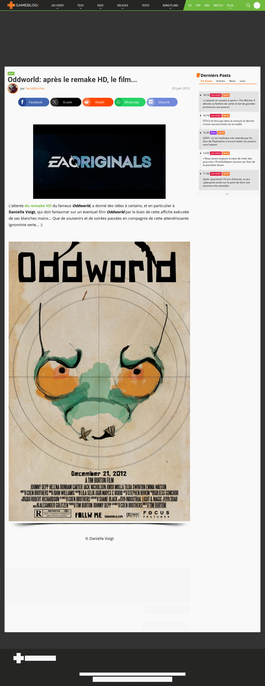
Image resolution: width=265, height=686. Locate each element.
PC (190, 5)
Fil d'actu (206, 81)
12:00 (229, 159)
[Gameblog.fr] (22, 5)
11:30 (226, 179)
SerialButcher (35, 88)
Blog (11, 73)
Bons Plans (170, 5)
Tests (145, 5)
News (232, 81)
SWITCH (218, 5)
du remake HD (38, 205)
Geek (100, 5)
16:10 (228, 120)
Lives (243, 81)
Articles (220, 81)
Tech (80, 5)
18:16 (229, 101)
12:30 (229, 138)
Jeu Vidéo (57, 5)
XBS (207, 5)
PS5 (198, 5)
